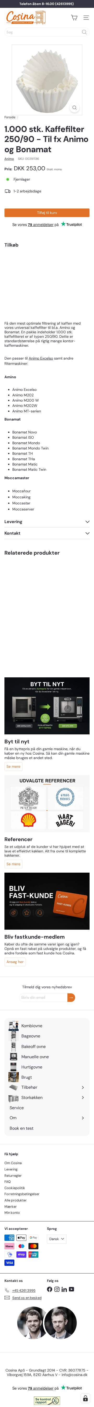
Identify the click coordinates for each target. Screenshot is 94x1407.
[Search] (84, 32)
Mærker (10, 1206)
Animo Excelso (41, 358)
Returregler (13, 1175)
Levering (10, 1169)
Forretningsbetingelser (21, 1194)
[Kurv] (74, 17)
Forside (9, 117)
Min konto (12, 1212)
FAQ (7, 1181)
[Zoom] (74, 107)
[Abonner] (71, 997)
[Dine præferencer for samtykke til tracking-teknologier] (85, 1398)
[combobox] (47, 32)
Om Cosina (13, 1163)
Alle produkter (15, 1200)
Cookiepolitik (14, 1188)
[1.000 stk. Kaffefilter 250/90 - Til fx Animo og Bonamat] (47, 275)
